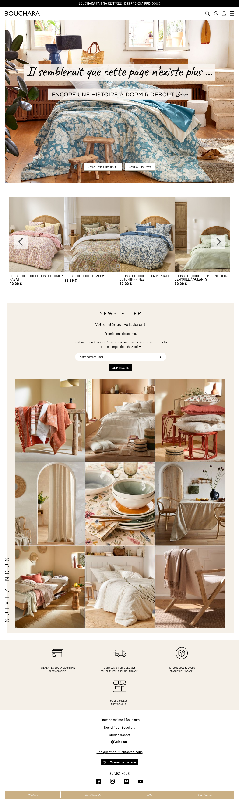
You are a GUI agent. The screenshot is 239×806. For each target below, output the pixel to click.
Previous (21, 242)
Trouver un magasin (122, 762)
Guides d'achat (119, 735)
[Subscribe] (160, 357)
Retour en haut (230, 793)
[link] (215, 13)
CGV (149, 794)
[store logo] (22, 13)
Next (218, 242)
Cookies (33, 794)
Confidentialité (92, 794)
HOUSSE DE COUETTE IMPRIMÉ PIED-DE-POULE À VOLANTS (189, 277)
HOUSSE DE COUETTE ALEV (73, 276)
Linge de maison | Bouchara (119, 720)
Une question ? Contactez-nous (120, 752)
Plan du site (204, 794)
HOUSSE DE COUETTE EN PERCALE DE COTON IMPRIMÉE (135, 277)
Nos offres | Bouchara (119, 727)
